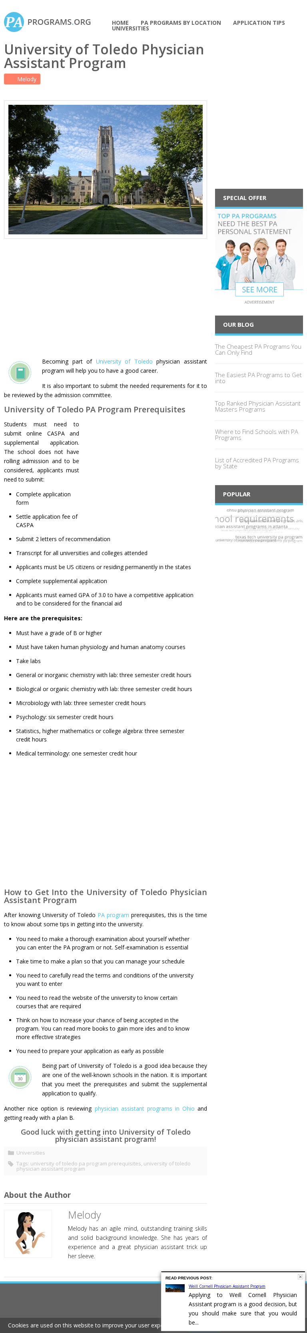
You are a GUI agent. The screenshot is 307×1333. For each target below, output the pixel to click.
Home (120, 23)
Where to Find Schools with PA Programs (256, 435)
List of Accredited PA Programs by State (257, 463)
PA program (113, 915)
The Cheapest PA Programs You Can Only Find (258, 349)
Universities (130, 28)
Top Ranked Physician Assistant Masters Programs (258, 406)
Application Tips (259, 23)
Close (300, 1276)
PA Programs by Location (181, 23)
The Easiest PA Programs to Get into (258, 378)
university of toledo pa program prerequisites (85, 1163)
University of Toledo (124, 361)
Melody (26, 79)
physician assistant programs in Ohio (145, 1108)
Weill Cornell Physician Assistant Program (227, 1286)
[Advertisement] (105, 295)
